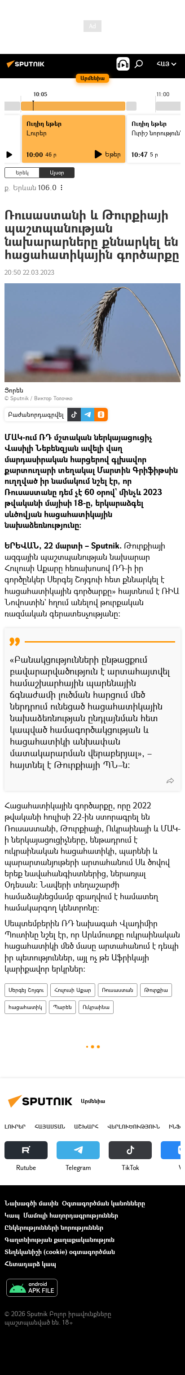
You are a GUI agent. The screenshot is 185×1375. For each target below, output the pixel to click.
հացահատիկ (25, 1007)
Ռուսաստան (117, 990)
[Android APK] (31, 1289)
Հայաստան (50, 1126)
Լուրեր (15, 1126)
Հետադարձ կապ (30, 1263)
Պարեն (62, 1007)
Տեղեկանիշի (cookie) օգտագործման (59, 1251)
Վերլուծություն (133, 1126)
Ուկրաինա (96, 1007)
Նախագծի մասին (31, 1203)
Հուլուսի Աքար (72, 990)
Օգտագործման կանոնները (103, 1203)
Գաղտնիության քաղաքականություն (59, 1239)
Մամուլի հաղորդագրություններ (70, 1215)
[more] (170, 781)
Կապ (12, 1215)
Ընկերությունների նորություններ (53, 1227)
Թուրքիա (156, 990)
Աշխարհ (86, 1126)
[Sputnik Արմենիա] (26, 67)
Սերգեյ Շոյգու (26, 990)
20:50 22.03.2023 (29, 272)
